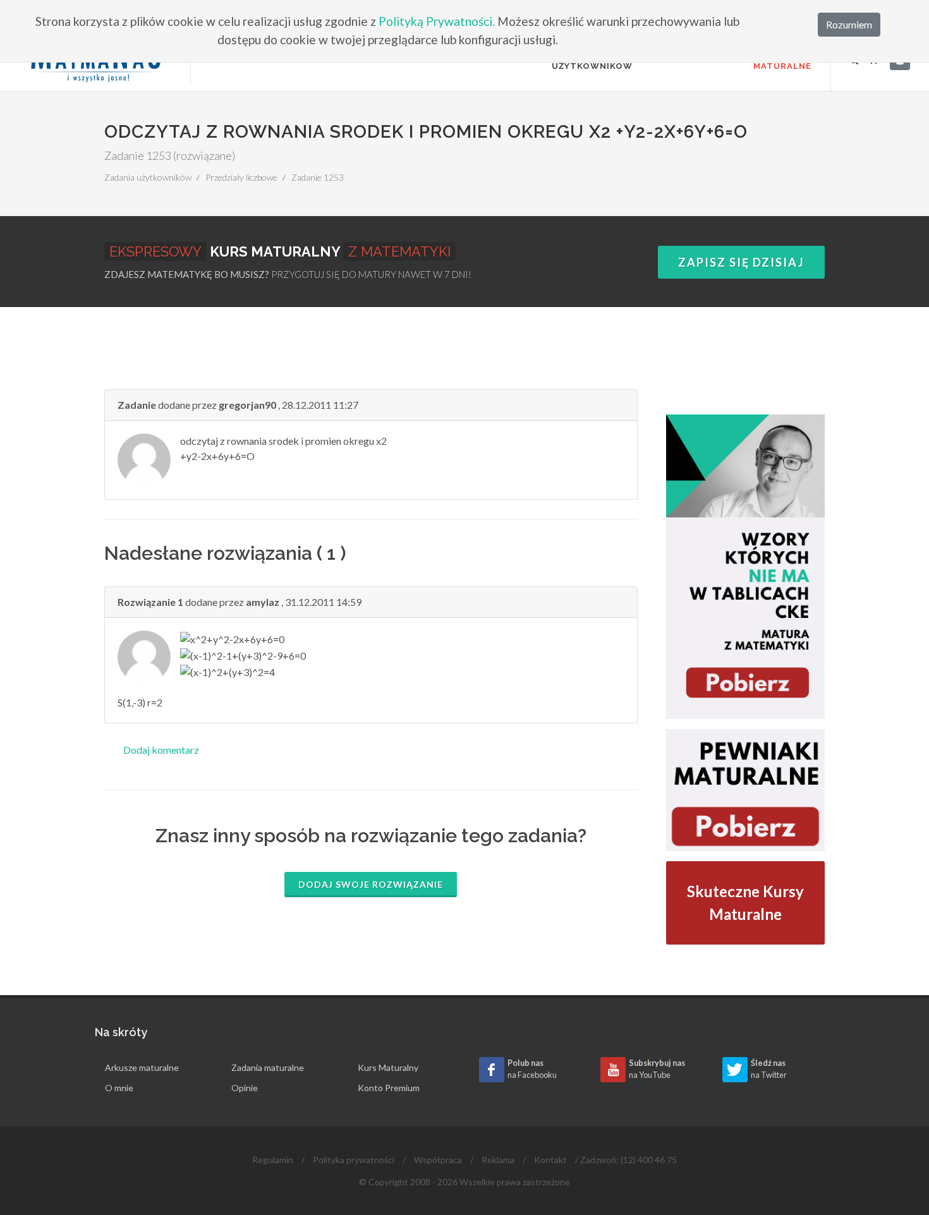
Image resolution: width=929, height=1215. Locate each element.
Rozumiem (849, 24)
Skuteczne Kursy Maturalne (745, 902)
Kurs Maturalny (388, 1067)
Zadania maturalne (267, 1067)
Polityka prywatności (353, 1159)
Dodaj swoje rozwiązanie (370, 884)
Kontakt (550, 1159)
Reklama (498, 1159)
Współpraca (438, 1159)
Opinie (244, 1087)
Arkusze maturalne (142, 1067)
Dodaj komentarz (161, 750)
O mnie (119, 1087)
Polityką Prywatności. (437, 21)
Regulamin (272, 1159)
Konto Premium (389, 1087)
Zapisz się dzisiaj (741, 262)
